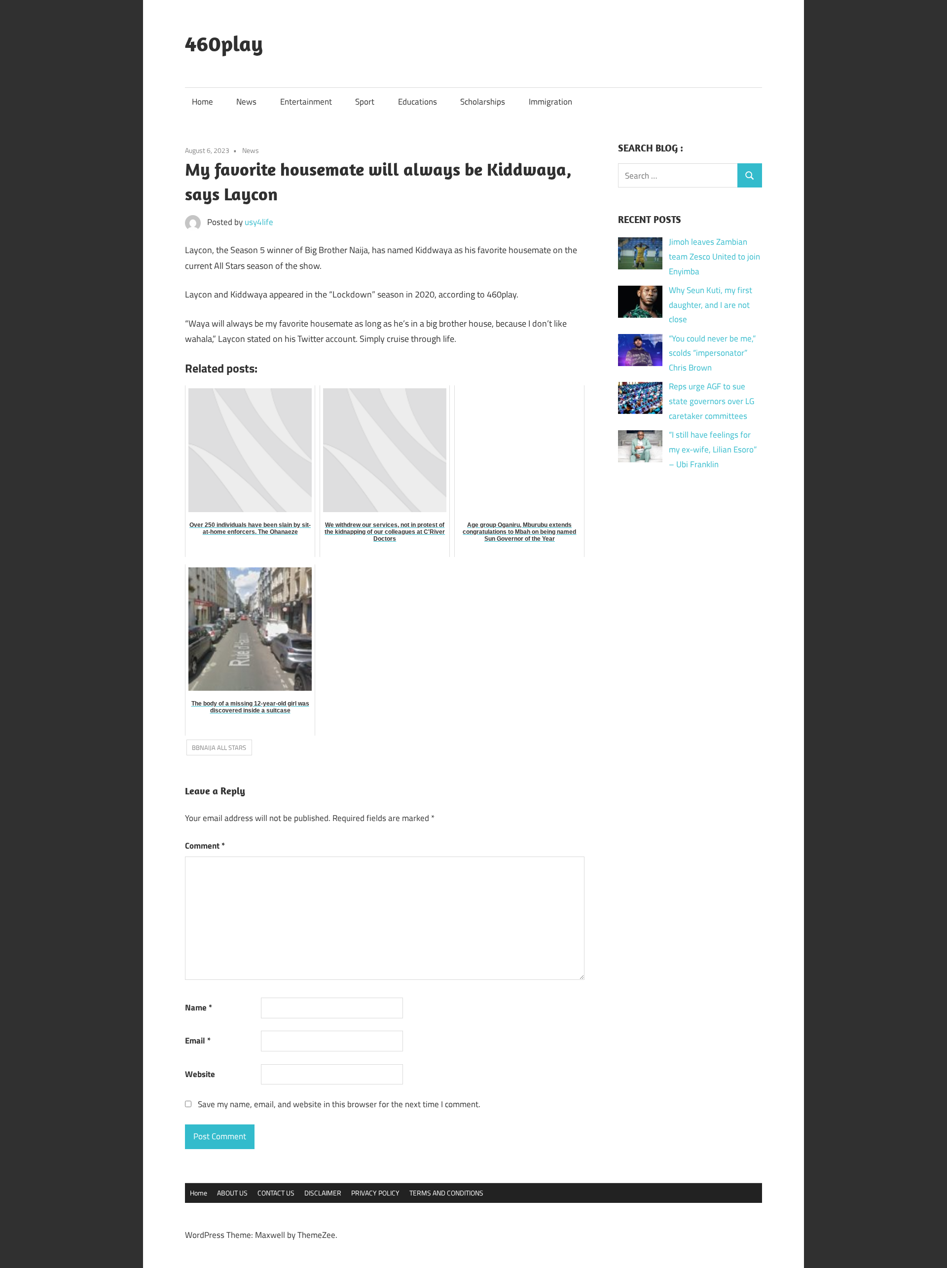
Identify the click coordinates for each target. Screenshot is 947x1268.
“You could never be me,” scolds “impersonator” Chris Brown (712, 353)
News (246, 101)
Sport (364, 101)
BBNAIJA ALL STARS (219, 747)
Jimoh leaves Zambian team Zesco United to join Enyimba (714, 256)
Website (200, 1074)
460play (224, 43)
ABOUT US (232, 1193)
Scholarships (482, 101)
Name (198, 1007)
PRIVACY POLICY (375, 1193)
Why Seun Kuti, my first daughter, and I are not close (710, 305)
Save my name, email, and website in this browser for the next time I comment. (339, 1104)
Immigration (550, 101)
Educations (417, 101)
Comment (205, 845)
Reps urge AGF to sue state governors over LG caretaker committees (711, 401)
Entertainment (306, 101)
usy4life (259, 222)
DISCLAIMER (322, 1193)
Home (202, 101)
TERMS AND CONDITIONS (446, 1193)
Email (198, 1040)
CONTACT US (275, 1193)
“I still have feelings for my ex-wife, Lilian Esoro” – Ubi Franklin (713, 449)
